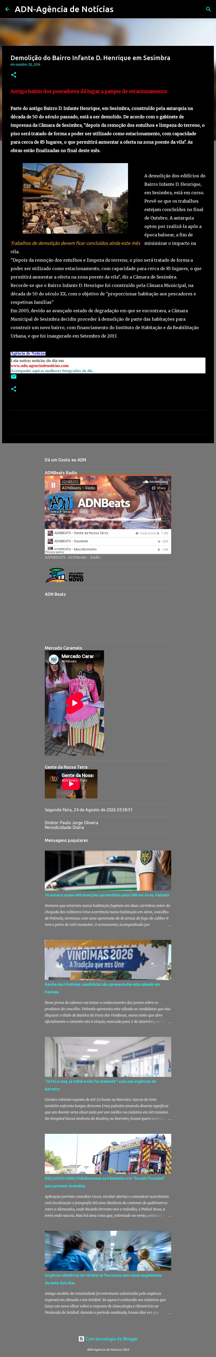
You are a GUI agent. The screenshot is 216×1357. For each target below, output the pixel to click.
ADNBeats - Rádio (84, 557)
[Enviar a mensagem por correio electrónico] (14, 378)
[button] (14, 75)
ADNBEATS (55, 557)
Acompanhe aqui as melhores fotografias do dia (52, 371)
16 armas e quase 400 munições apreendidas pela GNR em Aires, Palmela (107, 895)
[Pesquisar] (121, 9)
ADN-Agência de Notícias (64, 9)
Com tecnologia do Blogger (111, 1338)
